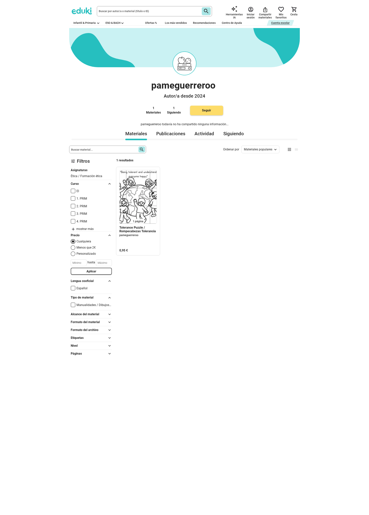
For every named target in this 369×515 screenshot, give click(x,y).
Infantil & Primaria (84, 22)
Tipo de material (82, 297)
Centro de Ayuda (232, 22)
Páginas (76, 353)
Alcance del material (85, 314)
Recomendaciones (204, 22)
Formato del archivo (84, 330)
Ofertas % (151, 22)
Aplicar (91, 271)
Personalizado (86, 253)
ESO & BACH (113, 22)
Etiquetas (77, 338)
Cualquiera (83, 241)
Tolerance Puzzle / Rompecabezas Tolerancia (137, 229)
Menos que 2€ (86, 247)
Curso (75, 184)
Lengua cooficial (82, 281)
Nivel (74, 345)
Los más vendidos (176, 22)
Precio (75, 235)
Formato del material (85, 322)
